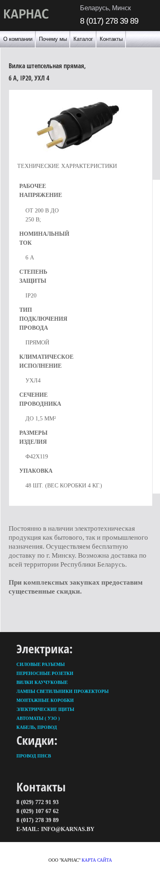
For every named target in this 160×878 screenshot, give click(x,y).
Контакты (111, 39)
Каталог (83, 39)
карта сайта (97, 860)
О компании (17, 39)
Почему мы (53, 39)
